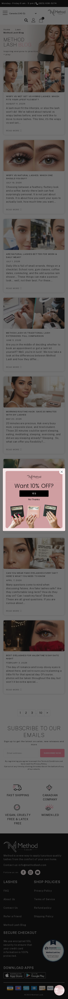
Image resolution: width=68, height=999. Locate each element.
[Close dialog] (61, 471)
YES (34, 493)
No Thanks (34, 499)
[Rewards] (59, 990)
